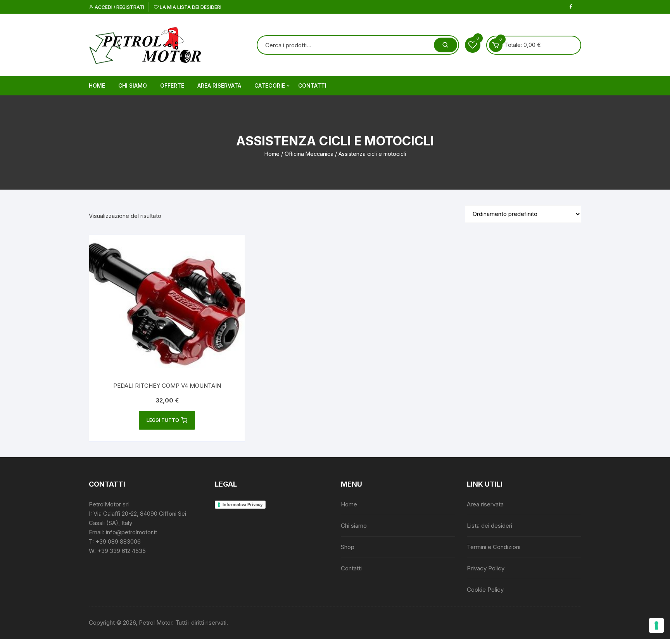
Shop (347, 547)
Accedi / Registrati (118, 7)
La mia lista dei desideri (190, 7)
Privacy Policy (485, 568)
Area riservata (219, 85)
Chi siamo (132, 85)
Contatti (312, 85)
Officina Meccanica (309, 153)
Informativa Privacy (242, 504)
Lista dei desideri (489, 525)
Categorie (269, 85)
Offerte (172, 85)
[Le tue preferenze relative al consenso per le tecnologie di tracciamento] (656, 625)
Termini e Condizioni (493, 547)
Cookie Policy (485, 589)
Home (97, 85)
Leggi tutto (163, 420)
